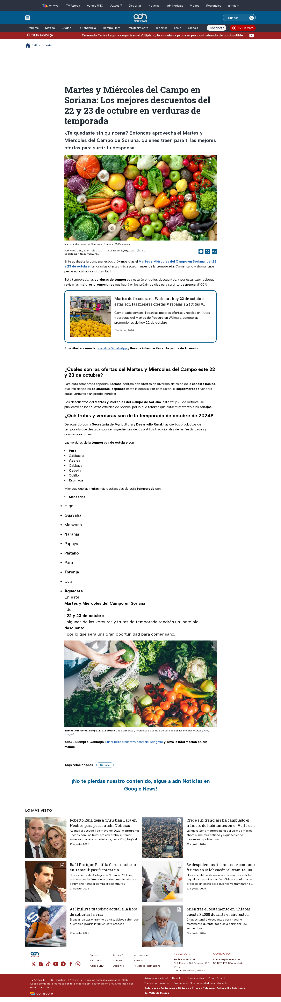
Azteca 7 (116, 5)
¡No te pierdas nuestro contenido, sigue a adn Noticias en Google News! (140, 785)
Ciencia (193, 28)
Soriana (105, 765)
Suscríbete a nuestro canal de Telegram (134, 742)
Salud (177, 28)
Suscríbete (216, 28)
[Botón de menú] (27, 17)
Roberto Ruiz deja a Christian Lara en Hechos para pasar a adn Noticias (103, 823)
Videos (194, 5)
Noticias (154, 5)
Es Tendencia (87, 28)
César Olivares (89, 253)
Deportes (135, 5)
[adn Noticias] (140, 18)
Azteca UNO (95, 5)
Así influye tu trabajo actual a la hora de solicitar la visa (103, 912)
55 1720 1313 (220, 963)
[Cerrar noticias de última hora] (251, 35)
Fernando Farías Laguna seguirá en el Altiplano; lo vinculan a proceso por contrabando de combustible (138, 35)
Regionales (213, 5)
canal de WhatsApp (113, 348)
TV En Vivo (245, 28)
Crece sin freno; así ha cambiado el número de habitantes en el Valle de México (220, 823)
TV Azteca (73, 5)
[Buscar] (251, 17)
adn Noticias (174, 5)
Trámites (33, 28)
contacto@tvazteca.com (227, 959)
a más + (233, 5)
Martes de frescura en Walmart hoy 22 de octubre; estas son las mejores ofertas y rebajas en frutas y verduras (159, 304)
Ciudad (66, 28)
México (50, 28)
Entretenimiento (137, 28)
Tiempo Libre (111, 28)
